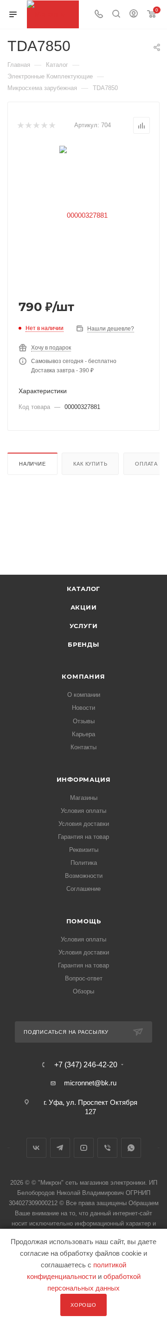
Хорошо (83, 1305)
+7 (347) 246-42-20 (85, 1065)
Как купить (90, 464)
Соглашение (83, 888)
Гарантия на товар (83, 836)
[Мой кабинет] (133, 15)
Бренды (83, 644)
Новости (83, 707)
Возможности (84, 875)
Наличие (32, 464)
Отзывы (84, 721)
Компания (83, 676)
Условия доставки (83, 823)
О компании (83, 694)
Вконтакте (36, 1148)
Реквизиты (83, 849)
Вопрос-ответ (84, 978)
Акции (84, 607)
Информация (84, 779)
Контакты (83, 747)
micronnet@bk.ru (90, 1083)
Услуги (84, 625)
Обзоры (83, 991)
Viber (107, 1148)
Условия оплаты (83, 810)
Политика (84, 862)
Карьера (83, 734)
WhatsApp (131, 1148)
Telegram (60, 1148)
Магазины (83, 797)
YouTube (84, 1148)
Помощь (83, 921)
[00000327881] (83, 215)
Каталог (84, 588)
